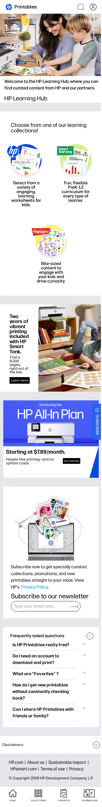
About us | (37, 762)
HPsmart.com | (25, 768)
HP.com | (18, 762)
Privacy (76, 768)
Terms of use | (55, 768)
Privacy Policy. (35, 587)
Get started (71, 461)
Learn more (19, 380)
